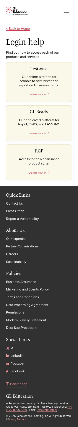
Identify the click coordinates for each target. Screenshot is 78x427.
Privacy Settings (17, 419)
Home (25, 28)
